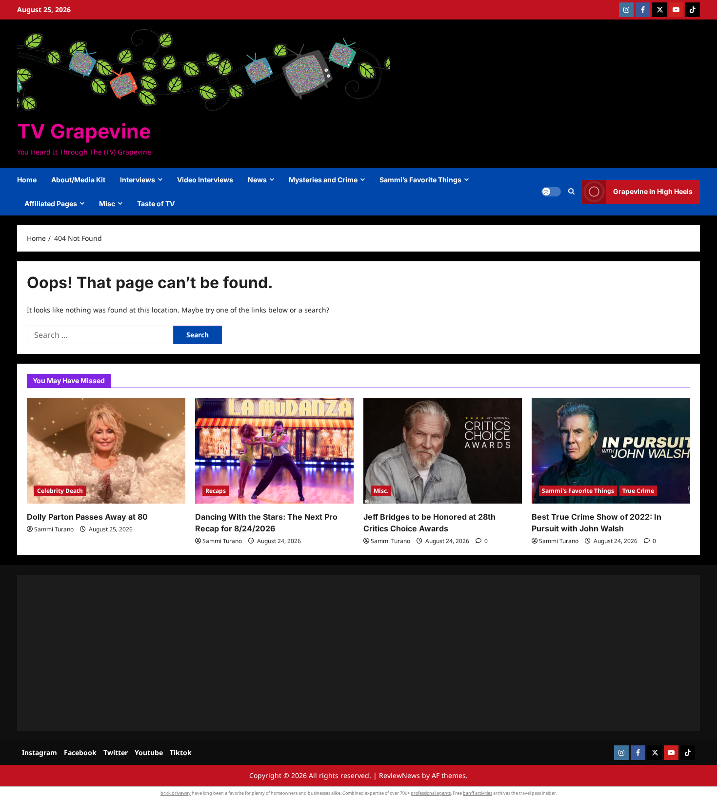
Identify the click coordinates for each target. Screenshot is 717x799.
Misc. (381, 491)
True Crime (638, 491)
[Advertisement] (319, 653)
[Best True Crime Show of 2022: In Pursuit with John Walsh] (611, 451)
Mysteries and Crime (323, 179)
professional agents (431, 793)
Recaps (215, 491)
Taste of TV (156, 203)
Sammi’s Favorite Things (420, 179)
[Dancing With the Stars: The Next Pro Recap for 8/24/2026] (274, 451)
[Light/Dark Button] (551, 191)
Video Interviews (205, 179)
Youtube (149, 752)
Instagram (39, 752)
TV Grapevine (84, 131)
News (257, 179)
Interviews (137, 179)
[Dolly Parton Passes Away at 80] (106, 451)
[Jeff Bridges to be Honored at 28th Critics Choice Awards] (442, 451)
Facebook (80, 752)
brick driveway (175, 793)
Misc (107, 203)
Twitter (115, 752)
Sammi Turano (54, 529)
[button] (571, 191)
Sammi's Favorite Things (578, 491)
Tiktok (181, 752)
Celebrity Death (60, 491)
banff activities (477, 793)
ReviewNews (399, 775)
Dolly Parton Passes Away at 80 (87, 517)
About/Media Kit (78, 179)
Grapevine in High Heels (653, 191)
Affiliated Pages (50, 203)
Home (27, 179)
